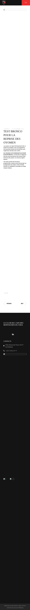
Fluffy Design (20, 607)
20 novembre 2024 (18, 128)
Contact (23, 605)
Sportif (7, 128)
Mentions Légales (17, 605)
